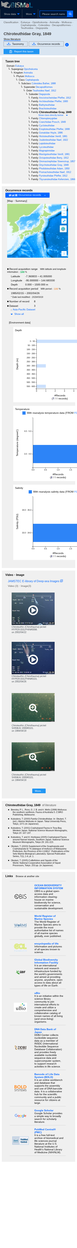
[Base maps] (63, 228)
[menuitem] (11, 14)
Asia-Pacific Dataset (24, 309)
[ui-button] (70, 14)
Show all (19, 313)
